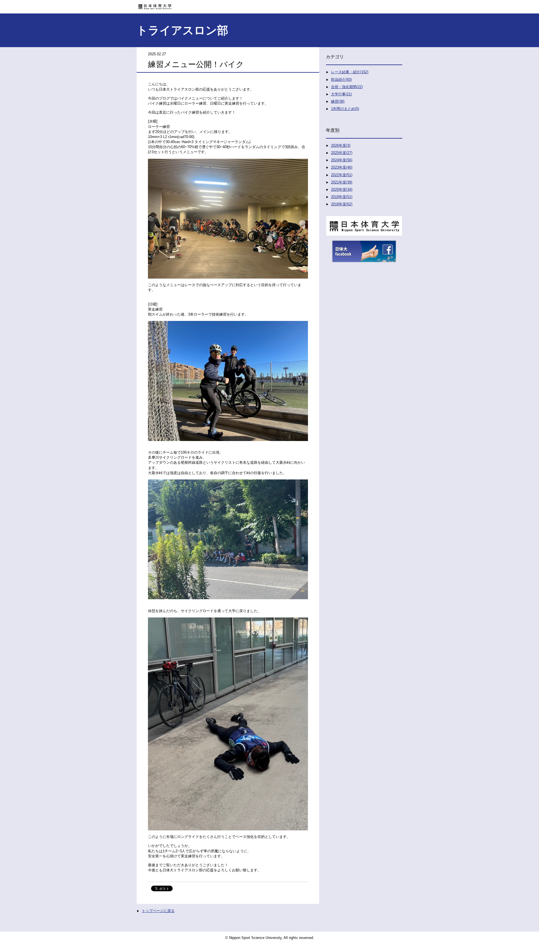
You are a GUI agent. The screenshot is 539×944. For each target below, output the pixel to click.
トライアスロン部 (182, 30)
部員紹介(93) (341, 79)
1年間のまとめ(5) (345, 109)
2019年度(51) (341, 197)
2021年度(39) (341, 182)
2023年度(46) (341, 167)
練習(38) (337, 101)
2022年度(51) (341, 175)
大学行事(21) (341, 94)
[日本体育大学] (269, 4)
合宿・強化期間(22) (347, 87)
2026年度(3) (340, 145)
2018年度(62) (341, 204)
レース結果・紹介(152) (349, 72)
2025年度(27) (341, 153)
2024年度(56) (341, 160)
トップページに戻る (158, 911)
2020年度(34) (341, 189)
